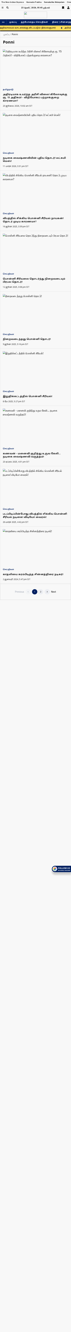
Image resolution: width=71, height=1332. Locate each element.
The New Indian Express (12, 2)
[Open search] (7, 7)
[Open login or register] (68, 7)
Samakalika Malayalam (54, 2)
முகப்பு (13, 22)
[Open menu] (2, 7)
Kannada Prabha (33, 2)
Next (53, 591)
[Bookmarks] (63, 7)
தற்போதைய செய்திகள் (34, 22)
